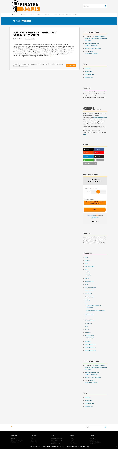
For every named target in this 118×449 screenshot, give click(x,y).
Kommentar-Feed (89, 74)
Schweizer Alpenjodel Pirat (92, 43)
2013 (18, 64)
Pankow (72, 441)
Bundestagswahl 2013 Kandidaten (95, 310)
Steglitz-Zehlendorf (94, 440)
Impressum (14, 435)
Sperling (87, 48)
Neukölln (72, 440)
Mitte (72, 438)
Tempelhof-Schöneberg (95, 441)
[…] (51, 56)
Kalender (47, 15)
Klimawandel (35, 64)
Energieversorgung (27, 64)
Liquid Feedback (89, 297)
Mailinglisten (33, 440)
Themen (14, 15)
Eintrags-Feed (88, 71)
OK (87, 446)
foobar (86, 284)
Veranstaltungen (89, 335)
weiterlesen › (71, 65)
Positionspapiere (89, 314)
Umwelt (52, 64)
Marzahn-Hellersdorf (55, 443)
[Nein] (116, 447)
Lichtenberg (53, 441)
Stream (61, 15)
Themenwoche (90, 338)
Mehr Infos (33, 435)
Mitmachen (23, 15)
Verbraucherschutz (59, 64)
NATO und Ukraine (96, 48)
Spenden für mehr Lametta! (17, 440)
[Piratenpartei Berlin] (26, 6)
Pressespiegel (88, 323)
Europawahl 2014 (89, 281)
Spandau (92, 438)
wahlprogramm (20, 65)
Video (75, 15)
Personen (87, 303)
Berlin (86, 269)
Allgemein (87, 260)
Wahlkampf (88, 341)
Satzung (13, 438)
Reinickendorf (74, 443)
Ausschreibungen (89, 266)
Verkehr (15, 65)
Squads (88, 275)
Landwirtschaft (42, 64)
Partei (32, 15)
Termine (87, 329)
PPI (85, 317)
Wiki (32, 438)
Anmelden (87, 68)
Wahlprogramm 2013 (30, 38)
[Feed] (11, 426)
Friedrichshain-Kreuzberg (56, 440)
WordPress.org (89, 77)
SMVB (88, 272)
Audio (86, 263)
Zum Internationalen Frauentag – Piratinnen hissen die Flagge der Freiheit (96, 38)
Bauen (21, 64)
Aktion (39, 15)
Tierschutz (48, 64)
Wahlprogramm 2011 (90, 344)
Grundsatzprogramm (90, 287)
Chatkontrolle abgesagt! (91, 45)
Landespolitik (88, 294)
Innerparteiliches (89, 290)
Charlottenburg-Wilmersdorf (57, 438)
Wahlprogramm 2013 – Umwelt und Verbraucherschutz (34, 33)
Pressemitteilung (89, 320)
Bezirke (87, 278)
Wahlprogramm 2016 (90, 350)
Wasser (26, 65)
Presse (55, 15)
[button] (88, 149)
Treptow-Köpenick (94, 443)
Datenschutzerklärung (16, 441)
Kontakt (68, 15)
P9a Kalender (34, 441)
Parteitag (87, 300)
